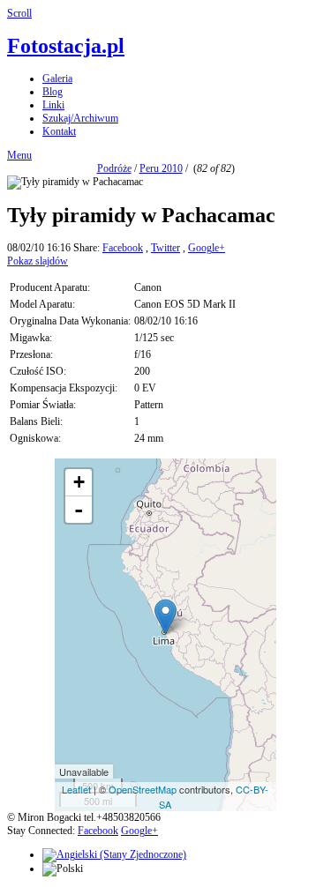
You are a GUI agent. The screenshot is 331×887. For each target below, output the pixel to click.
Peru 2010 (161, 168)
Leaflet (76, 789)
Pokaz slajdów (37, 261)
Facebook (122, 248)
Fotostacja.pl (65, 45)
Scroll (19, 13)
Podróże (114, 168)
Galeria (57, 78)
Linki (53, 105)
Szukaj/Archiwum (80, 118)
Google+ (206, 248)
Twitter (165, 248)
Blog (52, 92)
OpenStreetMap (143, 789)
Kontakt (59, 131)
